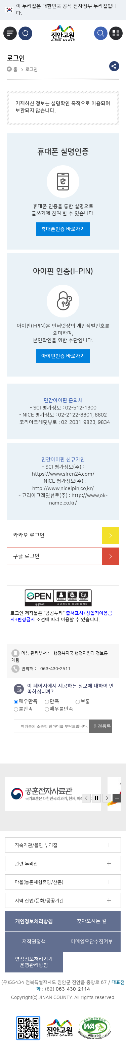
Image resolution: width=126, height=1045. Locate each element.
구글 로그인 (26, 556)
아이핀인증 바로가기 (63, 356)
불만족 (26, 709)
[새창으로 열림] (53, 794)
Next (106, 798)
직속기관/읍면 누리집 (36, 845)
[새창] (28, 1028)
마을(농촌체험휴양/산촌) (39, 882)
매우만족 (28, 701)
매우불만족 (61, 709)
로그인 (32, 69)
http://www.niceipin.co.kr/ (63, 488)
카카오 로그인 (29, 535)
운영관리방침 (34, 962)
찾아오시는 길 (92, 921)
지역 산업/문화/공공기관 (39, 901)
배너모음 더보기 (117, 798)
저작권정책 (34, 942)
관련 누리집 (26, 864)
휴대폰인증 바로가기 (63, 229)
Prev (86, 798)
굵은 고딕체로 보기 (25, 33)
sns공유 (114, 66)
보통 (85, 701)
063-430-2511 (55, 668)
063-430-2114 (73, 989)
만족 (54, 701)
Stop (96, 798)
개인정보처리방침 (34, 921)
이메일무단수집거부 (92, 942)
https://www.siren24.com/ (63, 474)
